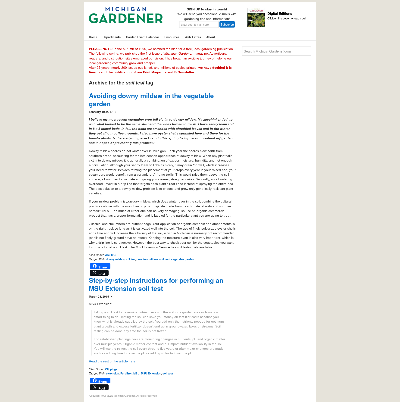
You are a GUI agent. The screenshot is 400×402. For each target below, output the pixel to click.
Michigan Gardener (126, 18)
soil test (164, 259)
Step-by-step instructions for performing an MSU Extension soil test (156, 284)
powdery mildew (147, 259)
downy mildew (115, 259)
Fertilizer (126, 373)
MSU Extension (151, 373)
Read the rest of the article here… (114, 361)
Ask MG (110, 255)
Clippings (111, 369)
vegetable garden (182, 259)
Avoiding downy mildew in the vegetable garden (151, 99)
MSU (136, 373)
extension (112, 373)
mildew (130, 259)
